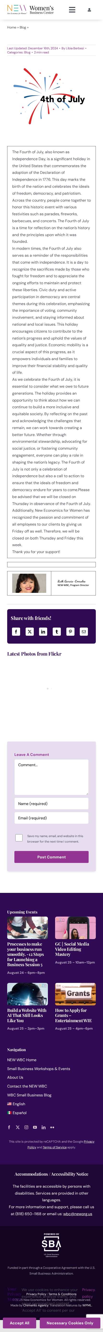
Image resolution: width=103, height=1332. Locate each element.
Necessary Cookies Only (70, 1323)
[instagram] (26, 1127)
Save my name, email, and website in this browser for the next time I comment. (55, 839)
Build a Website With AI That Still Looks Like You (26, 1015)
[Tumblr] (57, 631)
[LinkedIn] (43, 631)
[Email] (84, 631)
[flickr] (52, 1127)
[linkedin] (44, 1127)
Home (11, 27)
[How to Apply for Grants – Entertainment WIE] (75, 986)
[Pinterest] (70, 631)
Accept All (19, 1323)
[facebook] (9, 1127)
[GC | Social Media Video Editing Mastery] (75, 919)
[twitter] (18, 1127)
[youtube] (35, 1127)
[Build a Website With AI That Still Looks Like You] (27, 986)
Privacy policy (88, 1293)
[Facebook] (16, 631)
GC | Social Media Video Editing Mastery (72, 949)
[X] (29, 631)
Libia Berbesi (75, 48)
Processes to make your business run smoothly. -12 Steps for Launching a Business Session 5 (25, 954)
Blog (23, 27)
